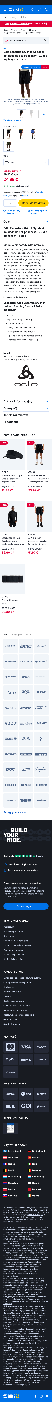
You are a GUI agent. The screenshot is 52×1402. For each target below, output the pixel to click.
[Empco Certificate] (10, 1128)
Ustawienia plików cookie (15, 954)
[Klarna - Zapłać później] (26, 1059)
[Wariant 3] (33, 134)
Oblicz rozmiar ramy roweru (16, 1005)
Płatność (7, 996)
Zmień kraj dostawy (11, 1241)
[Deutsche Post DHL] (10, 1094)
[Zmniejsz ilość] (6, 203)
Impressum (8, 927)
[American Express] (41, 1047)
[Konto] (39, 9)
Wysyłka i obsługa (12, 991)
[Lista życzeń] (32, 9)
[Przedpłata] (10, 1072)
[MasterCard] (10, 1047)
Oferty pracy (9, 936)
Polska (25, 195)
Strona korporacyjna (13, 931)
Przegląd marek (13, 812)
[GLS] (10, 1106)
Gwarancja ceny (11, 1019)
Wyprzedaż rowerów (17, 23)
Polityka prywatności (13, 950)
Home (5, 30)
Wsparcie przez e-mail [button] (39, 212)
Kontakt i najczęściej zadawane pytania (22, 978)
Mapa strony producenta (15, 1010)
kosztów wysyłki (38, 1210)
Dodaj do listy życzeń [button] (13, 212)
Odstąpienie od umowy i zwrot (17, 982)
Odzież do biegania (28, 30)
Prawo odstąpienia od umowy (17, 945)
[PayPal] (10, 1059)
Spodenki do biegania (34, 33)
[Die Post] (41, 1094)
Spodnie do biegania (14, 33)
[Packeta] (41, 1106)
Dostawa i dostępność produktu (18, 1015)
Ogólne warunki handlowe (15, 940)
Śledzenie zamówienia (13, 1001)
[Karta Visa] (26, 1047)
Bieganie (14, 30)
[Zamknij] (45, 39)
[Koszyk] (47, 9)
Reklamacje (8, 987)
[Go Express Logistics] (26, 1106)
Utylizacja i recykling (13, 959)
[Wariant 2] (21, 134)
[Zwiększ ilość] (14, 203)
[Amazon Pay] (41, 1059)
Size (5, 156)
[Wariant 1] (8, 134)
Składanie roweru (11, 1024)
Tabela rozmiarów (12, 120)
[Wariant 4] (8, 146)
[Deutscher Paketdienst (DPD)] (26, 1094)
